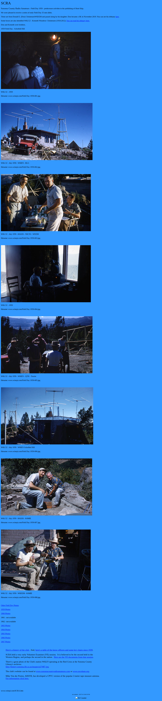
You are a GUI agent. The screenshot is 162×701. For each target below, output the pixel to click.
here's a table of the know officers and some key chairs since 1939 (64, 650)
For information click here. (17, 678)
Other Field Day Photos (10, 605)
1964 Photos (5, 630)
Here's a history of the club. (18, 650)
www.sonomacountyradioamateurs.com (53, 671)
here (117, 17)
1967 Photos (5, 642)
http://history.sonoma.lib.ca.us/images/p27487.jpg (27, 667)
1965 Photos (5, 634)
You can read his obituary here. (78, 21)
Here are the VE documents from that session (73, 657)
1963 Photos (5, 626)
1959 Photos (5, 609)
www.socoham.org (81, 671)
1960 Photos (5, 613)
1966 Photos (5, 638)
